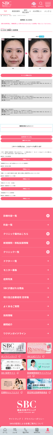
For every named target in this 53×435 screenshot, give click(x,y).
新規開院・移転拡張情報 (15, 242)
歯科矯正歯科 (25, 11)
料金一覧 (7, 224)
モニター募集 (10, 270)
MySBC (47, 432)
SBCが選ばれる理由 (13, 288)
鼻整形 (10, 15)
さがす (15, 432)
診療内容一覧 (5, 15)
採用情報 (7, 315)
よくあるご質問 (11, 306)
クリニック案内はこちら (15, 233)
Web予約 (37, 432)
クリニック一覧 (11, 251)
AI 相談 (34, 6)
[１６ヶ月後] (40, 52)
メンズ (46, 11)
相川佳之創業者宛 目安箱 (16, 297)
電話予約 (25, 432)
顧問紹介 (7, 324)
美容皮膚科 (16, 11)
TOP (5, 11)
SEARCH (41, 6)
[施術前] (13, 52)
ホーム (5, 432)
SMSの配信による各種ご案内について (26, 423)
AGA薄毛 (36, 11)
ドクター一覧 (10, 261)
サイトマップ (15, 418)
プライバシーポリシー (34, 418)
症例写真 (14, 15)
